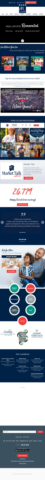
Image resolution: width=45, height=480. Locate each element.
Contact (40, 440)
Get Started (11, 271)
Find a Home (9, 31)
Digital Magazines (14, 310)
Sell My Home (19, 31)
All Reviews (22, 241)
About (22, 14)
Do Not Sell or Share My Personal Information (22, 461)
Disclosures (22, 458)
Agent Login (12, 2)
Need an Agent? (14, 288)
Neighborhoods (24, 440)
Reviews (28, 14)
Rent (11, 14)
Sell (7, 14)
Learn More (28, 178)
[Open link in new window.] (19, 5)
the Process (31, 2)
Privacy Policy (22, 463)
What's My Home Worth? (32, 31)
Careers (35, 14)
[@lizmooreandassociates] (7, 125)
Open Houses (30, 299)
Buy (3, 14)
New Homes (14, 299)
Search (17, 14)
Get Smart (31, 288)
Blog (30, 310)
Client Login (21, 2)
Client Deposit (22, 455)
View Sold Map (22, 204)
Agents (41, 14)
